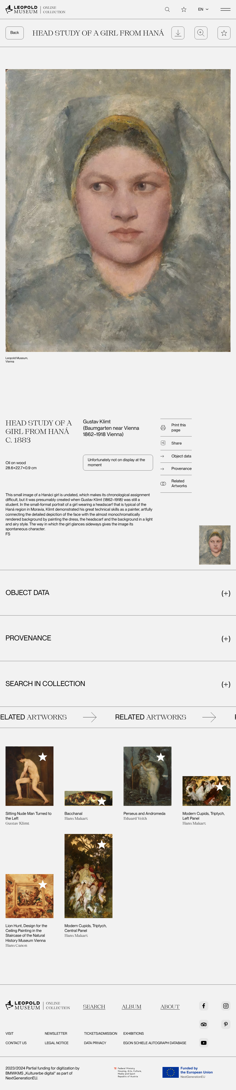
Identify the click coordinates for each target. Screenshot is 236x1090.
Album (132, 1007)
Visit (10, 1033)
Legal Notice (56, 1043)
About (170, 1007)
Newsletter (56, 1033)
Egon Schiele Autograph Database (154, 1043)
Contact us (16, 1043)
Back (14, 32)
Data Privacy (95, 1043)
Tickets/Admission (100, 1033)
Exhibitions (133, 1033)
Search (94, 1007)
